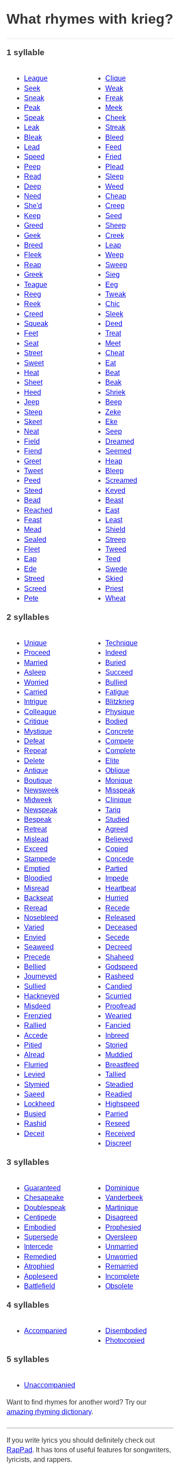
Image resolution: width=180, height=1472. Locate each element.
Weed (114, 186)
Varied (34, 927)
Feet (31, 333)
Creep (115, 205)
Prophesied (123, 1227)
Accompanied (45, 1330)
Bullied (116, 682)
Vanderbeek (124, 1197)
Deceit (34, 1133)
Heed (32, 392)
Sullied (35, 986)
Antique (36, 770)
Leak (31, 127)
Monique (118, 780)
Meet (113, 343)
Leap (113, 245)
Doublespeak (45, 1207)
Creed (33, 314)
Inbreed (117, 1035)
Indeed (116, 652)
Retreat (35, 829)
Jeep (31, 402)
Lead (32, 147)
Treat (113, 333)
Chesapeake (44, 1197)
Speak (34, 117)
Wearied (118, 1015)
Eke (111, 421)
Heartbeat (120, 888)
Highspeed (122, 1104)
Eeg (111, 284)
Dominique (122, 1188)
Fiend (33, 451)
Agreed (116, 829)
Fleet (32, 549)
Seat (31, 343)
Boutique (38, 780)
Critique (36, 721)
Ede (30, 569)
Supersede (41, 1237)
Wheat (115, 598)
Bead (32, 500)
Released (120, 917)
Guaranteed (42, 1188)
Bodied (116, 721)
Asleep (35, 672)
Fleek (33, 254)
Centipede (40, 1217)
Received (120, 1133)
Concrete (119, 731)
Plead (114, 166)
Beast (114, 500)
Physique (120, 711)
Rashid (35, 1123)
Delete (34, 760)
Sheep (115, 225)
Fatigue (117, 692)
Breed (33, 245)
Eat (110, 363)
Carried (35, 692)
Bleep (114, 470)
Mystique (38, 731)
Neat (31, 431)
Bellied (35, 966)
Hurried (116, 898)
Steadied (119, 1084)
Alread (34, 1054)
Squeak (36, 323)
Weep (114, 254)
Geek (32, 235)
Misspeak (120, 790)
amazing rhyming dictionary (49, 1411)
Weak (114, 88)
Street (33, 353)
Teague (35, 284)
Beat (112, 372)
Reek (32, 304)
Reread (35, 908)
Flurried (36, 1065)
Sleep (114, 176)
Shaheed (119, 957)
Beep (113, 402)
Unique (35, 643)
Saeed (34, 1094)
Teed (113, 559)
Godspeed (121, 966)
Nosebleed (41, 917)
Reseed (117, 1123)
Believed (119, 839)
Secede (117, 937)
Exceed (36, 849)
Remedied (40, 1256)
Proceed (37, 652)
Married (36, 662)
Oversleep (121, 1237)
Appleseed (41, 1276)
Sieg (112, 274)
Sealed (35, 539)
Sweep (116, 265)
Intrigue (35, 701)
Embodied (40, 1227)
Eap (30, 559)
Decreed (118, 947)
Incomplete (122, 1276)
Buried (115, 662)
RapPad (19, 1450)
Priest (114, 588)
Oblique (117, 770)
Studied (117, 819)
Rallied (35, 1025)
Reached (38, 510)
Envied (35, 937)
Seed (113, 215)
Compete (119, 741)
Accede (36, 1035)
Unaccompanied (49, 1385)
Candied (118, 986)
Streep (115, 539)
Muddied (118, 1054)
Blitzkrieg (119, 701)
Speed (34, 156)
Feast (33, 520)
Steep (33, 412)
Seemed (118, 451)
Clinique (118, 799)
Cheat (114, 353)
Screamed (121, 480)
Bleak (33, 137)
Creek (114, 235)
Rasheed (119, 976)
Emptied (37, 868)
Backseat (38, 898)
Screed (35, 588)
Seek (32, 88)
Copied (116, 849)
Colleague (40, 711)
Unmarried (121, 1246)
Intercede (38, 1246)
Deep (32, 186)
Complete (120, 750)
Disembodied (126, 1330)
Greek (33, 274)
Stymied (36, 1084)
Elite (112, 760)
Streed (34, 578)
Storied (116, 1045)
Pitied (33, 1045)
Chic (112, 304)
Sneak (34, 98)
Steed (33, 490)
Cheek (115, 117)
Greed (33, 225)
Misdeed (37, 1006)
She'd (33, 205)
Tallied (115, 1074)
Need (32, 196)
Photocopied (125, 1340)
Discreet (118, 1143)
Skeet (33, 421)
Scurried (118, 996)
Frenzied (38, 1015)
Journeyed (40, 976)
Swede (116, 569)
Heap (113, 461)
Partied (116, 868)
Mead (33, 529)
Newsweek (41, 790)
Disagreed (121, 1217)
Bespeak (38, 819)
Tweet (33, 470)
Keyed (115, 490)
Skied (114, 578)
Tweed (115, 549)
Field (32, 441)
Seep (113, 431)
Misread (36, 888)
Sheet (33, 382)
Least (113, 520)
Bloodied (38, 878)
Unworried (121, 1256)
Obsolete (119, 1286)
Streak (115, 127)
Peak (32, 107)
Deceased (121, 927)
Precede (37, 957)
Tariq (113, 810)
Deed (113, 323)
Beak (113, 382)
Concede (119, 859)
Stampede (40, 859)
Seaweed (39, 947)
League (36, 78)
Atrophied (39, 1266)
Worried (36, 682)
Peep (32, 166)
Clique (115, 78)
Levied (34, 1074)
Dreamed (119, 441)
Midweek (38, 799)
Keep (32, 215)
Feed (113, 147)
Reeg (32, 294)
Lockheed (39, 1104)
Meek (113, 107)
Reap (32, 265)
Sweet (34, 363)
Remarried (121, 1266)
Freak (114, 98)
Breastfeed (122, 1065)
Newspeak (40, 810)
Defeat (34, 741)
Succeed (119, 672)
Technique (121, 643)
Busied (35, 1114)
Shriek (115, 392)
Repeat (35, 750)
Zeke (113, 412)
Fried (113, 156)
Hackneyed (41, 996)
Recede (117, 908)
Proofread (120, 1006)
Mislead (36, 839)
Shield (115, 529)
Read (32, 176)
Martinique (121, 1207)
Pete (31, 598)
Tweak (115, 294)
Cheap (115, 196)
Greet (32, 461)
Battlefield (39, 1286)
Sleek (114, 314)
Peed (32, 480)
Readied (118, 1094)
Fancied (118, 1025)
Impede (116, 878)
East (112, 510)
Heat (31, 372)
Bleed (114, 137)
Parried (116, 1114)
